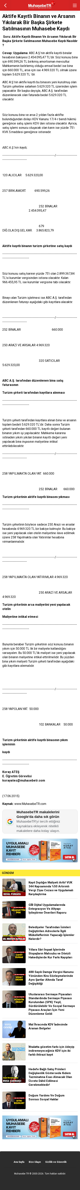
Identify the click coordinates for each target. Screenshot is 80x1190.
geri (5, 5)
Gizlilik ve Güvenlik (56, 1162)
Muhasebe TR (21, 1173)
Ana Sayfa (19, 1162)
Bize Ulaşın (35, 1162)
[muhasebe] (40, 8)
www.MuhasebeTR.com (30, 804)
